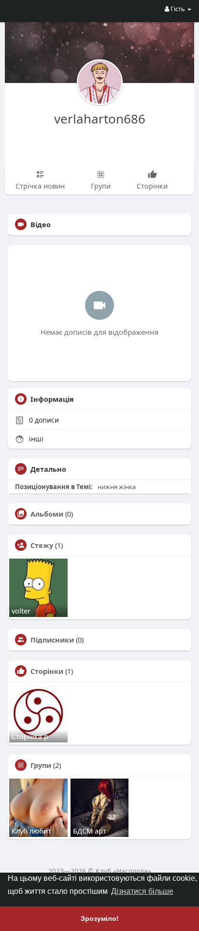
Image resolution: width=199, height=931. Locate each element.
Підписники (52, 639)
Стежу (41, 545)
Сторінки (46, 671)
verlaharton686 (99, 118)
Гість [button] (177, 8)
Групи (40, 765)
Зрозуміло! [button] (100, 918)
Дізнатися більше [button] (142, 891)
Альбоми (46, 514)
